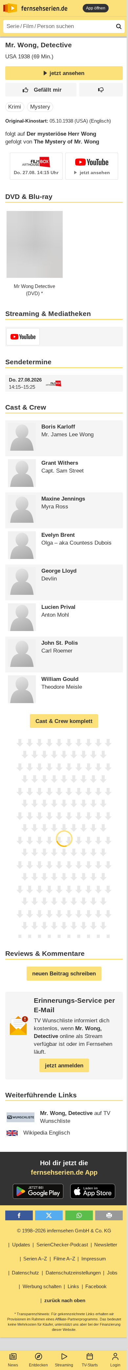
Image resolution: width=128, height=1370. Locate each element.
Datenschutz (25, 1272)
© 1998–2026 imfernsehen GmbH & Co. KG (64, 1230)
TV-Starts (90, 1365)
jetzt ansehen (67, 73)
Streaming (64, 1365)
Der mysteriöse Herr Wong (61, 134)
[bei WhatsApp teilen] (79, 1216)
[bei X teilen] (49, 1216)
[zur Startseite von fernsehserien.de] (10, 8)
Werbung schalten (42, 1286)
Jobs (112, 1272)
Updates (21, 1244)
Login (115, 1365)
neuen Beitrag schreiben (64, 974)
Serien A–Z (35, 1258)
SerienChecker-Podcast (62, 1244)
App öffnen (95, 8)
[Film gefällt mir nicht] (101, 90)
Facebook (96, 1286)
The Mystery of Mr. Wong (66, 142)
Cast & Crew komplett (64, 721)
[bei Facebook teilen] (19, 1216)
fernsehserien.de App (64, 1172)
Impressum (93, 1258)
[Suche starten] (119, 26)
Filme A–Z (64, 1258)
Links (73, 1286)
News (13, 1365)
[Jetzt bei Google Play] (38, 1191)
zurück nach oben (64, 1300)
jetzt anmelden (64, 1065)
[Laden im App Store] (93, 1191)
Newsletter (105, 1244)
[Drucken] (109, 1216)
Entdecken (38, 1365)
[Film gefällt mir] (40, 90)
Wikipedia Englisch (46, 1133)
